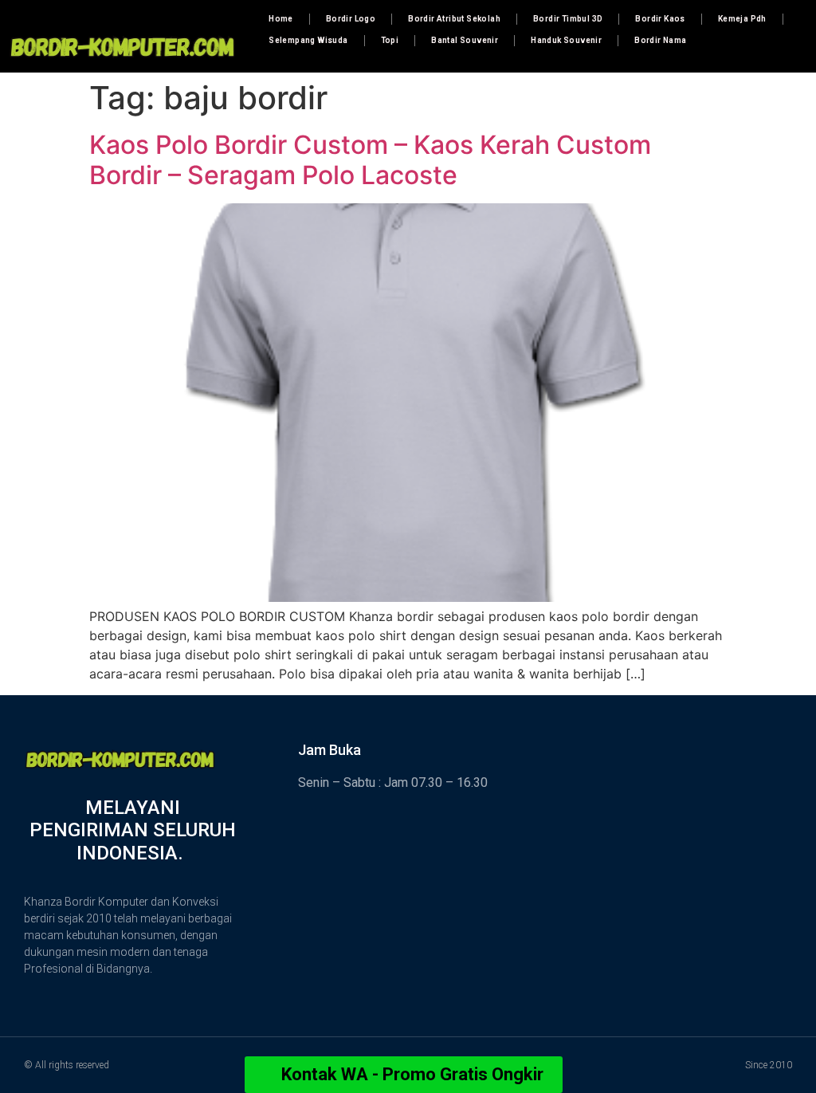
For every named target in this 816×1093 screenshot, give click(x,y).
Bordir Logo (350, 18)
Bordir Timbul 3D (567, 18)
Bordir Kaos (660, 18)
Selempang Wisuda (308, 40)
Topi (390, 40)
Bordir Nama (660, 40)
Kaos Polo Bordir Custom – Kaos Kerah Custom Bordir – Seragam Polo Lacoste (370, 160)
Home (281, 18)
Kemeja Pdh (742, 18)
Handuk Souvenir (566, 40)
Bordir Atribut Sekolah (454, 18)
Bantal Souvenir (464, 40)
